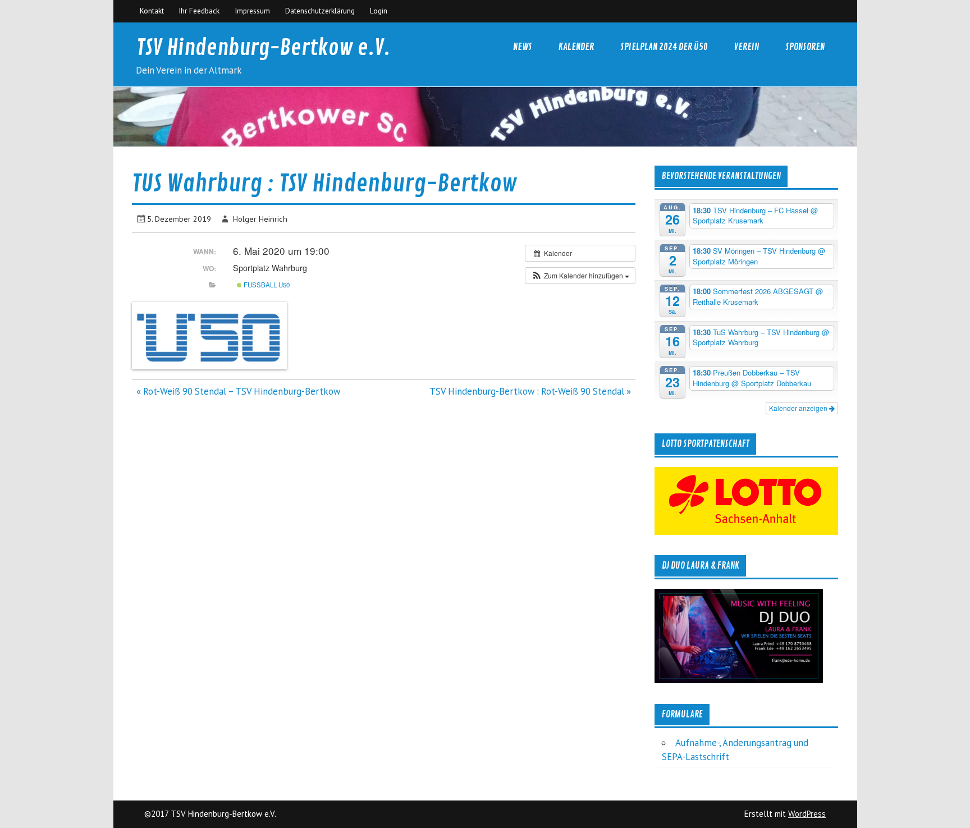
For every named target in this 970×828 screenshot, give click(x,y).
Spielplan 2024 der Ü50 (664, 47)
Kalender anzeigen (799, 408)
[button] (580, 275)
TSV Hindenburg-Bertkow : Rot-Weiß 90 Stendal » (530, 391)
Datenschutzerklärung (320, 11)
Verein (746, 47)
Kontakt (152, 11)
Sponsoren (805, 47)
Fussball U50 (266, 284)
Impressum (252, 11)
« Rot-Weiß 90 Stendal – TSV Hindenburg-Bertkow (238, 391)
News (522, 47)
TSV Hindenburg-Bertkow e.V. (263, 48)
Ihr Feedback (199, 11)
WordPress (807, 813)
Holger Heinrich (260, 218)
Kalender (576, 47)
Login (378, 11)
